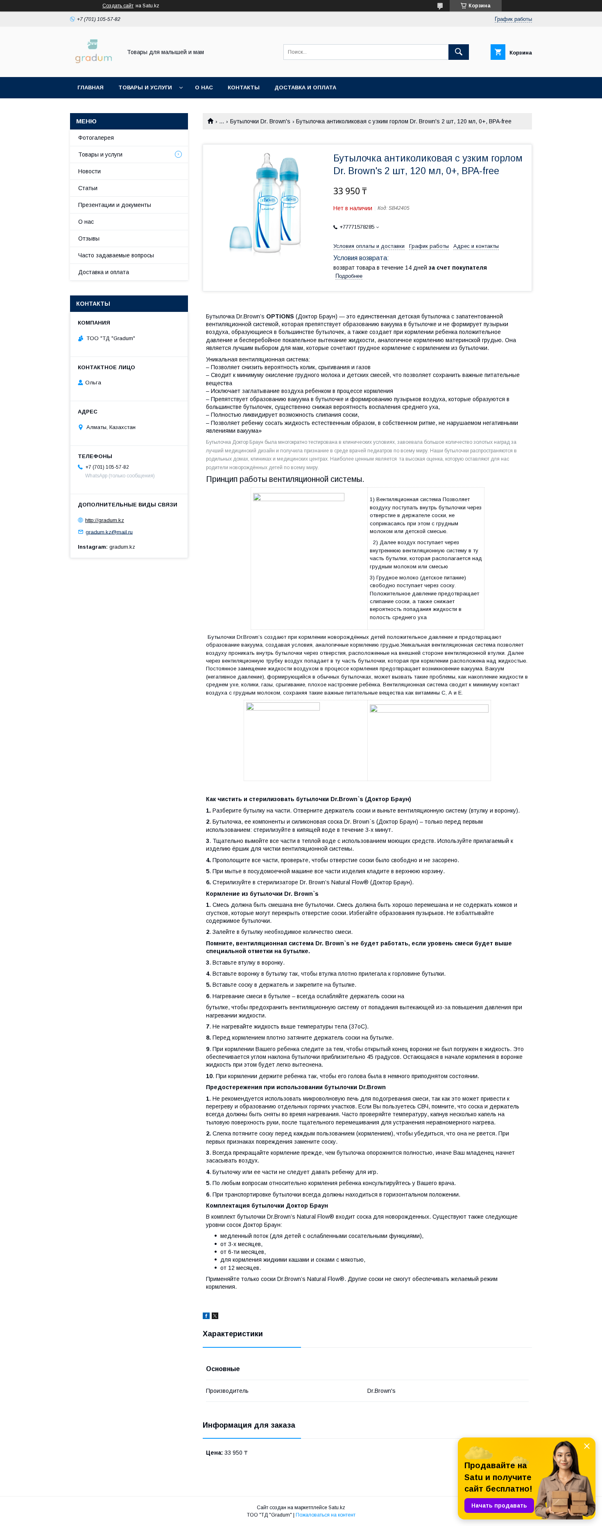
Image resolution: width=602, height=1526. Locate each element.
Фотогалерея (96, 137)
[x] (215, 1317)
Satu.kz (336, 1507)
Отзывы (89, 238)
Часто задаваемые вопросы (116, 255)
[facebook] (206, 1317)
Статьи (87, 188)
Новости (89, 171)
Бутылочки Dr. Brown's (260, 121)
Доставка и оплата (305, 87)
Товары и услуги (145, 87)
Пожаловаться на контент (325, 1515)
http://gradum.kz (104, 520)
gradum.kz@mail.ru (109, 532)
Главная (90, 87)
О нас (204, 87)
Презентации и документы (114, 205)
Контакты (244, 87)
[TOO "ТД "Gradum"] (93, 66)
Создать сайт (118, 6)
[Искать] (458, 52)
